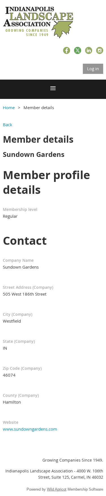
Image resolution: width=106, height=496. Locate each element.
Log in (93, 68)
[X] (77, 50)
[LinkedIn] (88, 50)
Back (7, 124)
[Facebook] (66, 50)
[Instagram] (99, 50)
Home (9, 107)
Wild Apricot (56, 489)
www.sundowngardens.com (30, 429)
